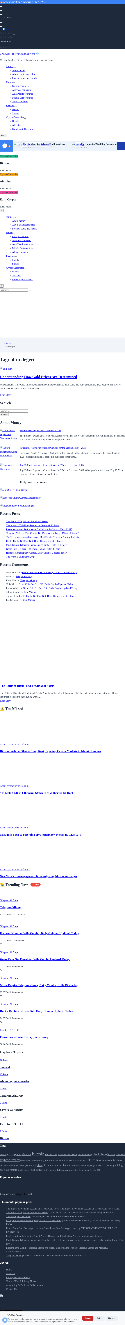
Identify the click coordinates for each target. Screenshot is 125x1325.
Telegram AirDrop (9, 900)
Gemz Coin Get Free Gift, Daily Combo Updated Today (33, 549)
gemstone (29, 1165)
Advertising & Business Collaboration (24, 1285)
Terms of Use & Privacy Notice (21, 1281)
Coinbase (120, 1154)
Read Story (5, 700)
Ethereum (93, 1160)
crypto (12, 1194)
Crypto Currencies (15, 117)
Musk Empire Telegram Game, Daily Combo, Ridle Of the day (36, 545)
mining (119, 1165)
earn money (81, 1160)
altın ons (26, 1154)
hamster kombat (62, 1165)
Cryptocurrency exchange (29, 1160)
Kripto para (91, 1165)
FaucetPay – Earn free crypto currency (24, 1037)
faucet (3, 1165)
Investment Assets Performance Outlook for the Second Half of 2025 (53, 447)
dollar (65, 1160)
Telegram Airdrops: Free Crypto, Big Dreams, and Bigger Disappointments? (42, 533)
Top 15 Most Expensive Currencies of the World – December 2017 (52, 465)
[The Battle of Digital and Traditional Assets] (8, 437)
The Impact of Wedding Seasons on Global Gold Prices (32, 525)
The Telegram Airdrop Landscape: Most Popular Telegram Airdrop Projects (42, 537)
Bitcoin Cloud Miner (67, 1154)
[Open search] (1, 6)
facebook (117, 1160)
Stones (15, 113)
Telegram (51, 1170)
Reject (99, 1318)
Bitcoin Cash (51, 1154)
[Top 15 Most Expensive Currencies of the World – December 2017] (8, 471)
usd (98, 1169)
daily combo (46, 1160)
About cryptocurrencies (23, 74)
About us (10, 1273)
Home (8, 343)
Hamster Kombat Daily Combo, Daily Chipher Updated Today (36, 552)
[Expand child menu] (14, 67)
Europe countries (20, 86)
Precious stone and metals (24, 78)
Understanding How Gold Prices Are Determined (38, 377)
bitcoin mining (85, 1154)
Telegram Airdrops (66, 1170)
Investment (80, 1165)
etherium (103, 1160)
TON (93, 1170)
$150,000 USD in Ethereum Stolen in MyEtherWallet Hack (37, 793)
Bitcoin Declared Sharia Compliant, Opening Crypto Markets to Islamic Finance (50, 751)
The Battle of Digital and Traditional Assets (45, 144)
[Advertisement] (62, 314)
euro (110, 1160)
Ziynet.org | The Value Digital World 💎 (19, 53)
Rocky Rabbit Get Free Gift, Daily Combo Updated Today (34, 541)
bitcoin (38, 1153)
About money (18, 70)
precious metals (8, 1169)
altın (18, 1154)
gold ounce (47, 1165)
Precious (10, 105)
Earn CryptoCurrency (22, 129)
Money (9, 82)
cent (113, 1154)
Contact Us (11, 1289)
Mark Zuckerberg (106, 1165)
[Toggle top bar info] (1, 14)
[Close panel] (14, 34)
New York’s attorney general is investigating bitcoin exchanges (38, 876)
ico (73, 1165)
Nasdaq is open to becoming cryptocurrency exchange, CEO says (40, 834)
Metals (15, 109)
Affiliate (3, 1155)
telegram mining (83, 1170)
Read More (5, 395)
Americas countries (21, 90)
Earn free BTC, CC (9, 1030)
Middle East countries (22, 97)
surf (45, 1170)
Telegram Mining (24, 576)
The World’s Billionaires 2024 (20, 556)
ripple (20, 1170)
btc (109, 1154)
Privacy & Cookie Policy (18, 1277)
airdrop (11, 1154)
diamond (57, 1160)
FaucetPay (10, 1165)
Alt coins (16, 125)
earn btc (72, 1160)
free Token (19, 1165)
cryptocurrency (10, 1160)
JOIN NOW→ (39, 2)
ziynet (21, 1193)
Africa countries (20, 101)
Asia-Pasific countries (22, 93)
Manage (111, 1318)
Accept (88, 1318)
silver (40, 1169)
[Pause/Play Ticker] (121, 146)
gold (38, 1165)
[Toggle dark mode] (1, 10)
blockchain (100, 1154)
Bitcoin (15, 121)
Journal (9, 66)
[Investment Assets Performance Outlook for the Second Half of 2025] (8, 454)
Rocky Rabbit (30, 1170)
